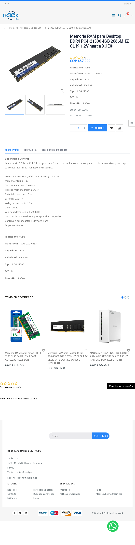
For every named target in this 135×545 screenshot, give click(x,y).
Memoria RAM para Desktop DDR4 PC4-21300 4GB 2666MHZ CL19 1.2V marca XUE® (99, 41)
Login (36, 497)
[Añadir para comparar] (119, 127)
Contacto (11, 493)
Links (126, 3)
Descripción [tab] (12, 150)
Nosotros (12, 489)
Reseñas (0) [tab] (30, 150)
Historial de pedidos (43, 489)
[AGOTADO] (40, 311)
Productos (65, 489)
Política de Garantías (70, 493)
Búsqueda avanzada (43, 493)
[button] (122, 297)
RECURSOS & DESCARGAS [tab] (55, 150)
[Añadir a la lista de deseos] (111, 127)
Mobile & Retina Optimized (109, 493)
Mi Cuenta (12, 497)
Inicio (3, 28)
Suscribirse (101, 435)
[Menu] (113, 15)
